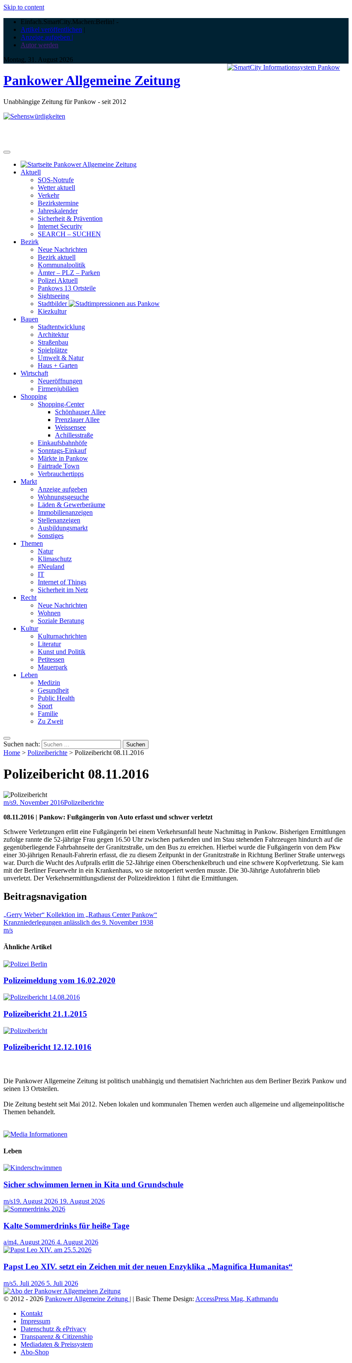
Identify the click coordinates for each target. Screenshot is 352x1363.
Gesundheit (53, 690)
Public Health (56, 698)
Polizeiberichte (47, 752)
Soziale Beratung (61, 620)
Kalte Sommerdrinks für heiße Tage (66, 1225)
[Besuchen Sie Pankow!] (34, 116)
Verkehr (48, 195)
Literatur (49, 644)
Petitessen (51, 659)
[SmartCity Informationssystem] (283, 67)
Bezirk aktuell (57, 257)
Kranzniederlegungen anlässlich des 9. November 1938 (78, 922)
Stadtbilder (53, 303)
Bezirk (30, 241)
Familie (48, 713)
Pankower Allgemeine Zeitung (91, 80)
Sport (45, 705)
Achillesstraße (74, 435)
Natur (45, 551)
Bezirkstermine (58, 203)
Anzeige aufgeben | (47, 37)
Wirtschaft (34, 373)
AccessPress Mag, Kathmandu (236, 1298)
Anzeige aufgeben (62, 489)
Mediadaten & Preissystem (57, 1344)
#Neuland (51, 566)
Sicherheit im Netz (63, 589)
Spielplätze (52, 350)
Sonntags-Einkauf (62, 450)
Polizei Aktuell (58, 280)
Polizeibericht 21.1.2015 (45, 1013)
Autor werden (39, 45)
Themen (32, 543)
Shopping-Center (61, 404)
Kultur (29, 628)
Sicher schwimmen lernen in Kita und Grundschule (93, 1184)
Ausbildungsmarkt (63, 528)
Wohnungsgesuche (63, 497)
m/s (8, 802)
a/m (8, 1242)
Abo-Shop (35, 1352)
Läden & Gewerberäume (71, 504)
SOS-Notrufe (56, 179)
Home (11, 752)
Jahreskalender (58, 210)
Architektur (53, 334)
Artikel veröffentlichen (51, 29)
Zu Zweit (50, 721)
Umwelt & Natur (61, 357)
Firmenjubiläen (58, 388)
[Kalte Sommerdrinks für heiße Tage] (34, 1209)
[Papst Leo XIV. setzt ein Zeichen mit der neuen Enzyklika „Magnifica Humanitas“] (47, 1249)
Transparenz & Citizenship (57, 1336)
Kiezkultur (52, 311)
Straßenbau (53, 342)
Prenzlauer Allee (77, 419)
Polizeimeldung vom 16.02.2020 (59, 980)
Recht (28, 597)
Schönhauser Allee (80, 412)
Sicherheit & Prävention (70, 218)
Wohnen (49, 613)
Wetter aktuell (56, 187)
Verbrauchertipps (61, 473)
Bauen (29, 319)
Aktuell (31, 172)
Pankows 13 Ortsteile (67, 288)
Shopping (34, 396)
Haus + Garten (58, 365)
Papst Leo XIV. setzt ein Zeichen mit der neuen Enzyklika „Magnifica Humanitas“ (148, 1266)
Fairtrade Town (58, 466)
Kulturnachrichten (62, 636)
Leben (29, 674)
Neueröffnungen (60, 381)
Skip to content (23, 7)
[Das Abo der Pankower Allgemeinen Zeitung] (62, 1291)
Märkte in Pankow (63, 458)
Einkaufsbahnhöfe (62, 442)
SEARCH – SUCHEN (69, 234)
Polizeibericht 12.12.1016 (47, 1046)
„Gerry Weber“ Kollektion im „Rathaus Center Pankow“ (80, 914)
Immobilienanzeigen (65, 512)
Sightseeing (53, 295)
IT (41, 574)
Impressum (35, 1321)
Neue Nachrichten (62, 249)
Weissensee (70, 427)
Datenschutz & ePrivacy (53, 1328)
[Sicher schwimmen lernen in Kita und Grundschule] (32, 1167)
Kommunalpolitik (61, 265)
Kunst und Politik (61, 651)
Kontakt (31, 1313)
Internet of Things (62, 582)
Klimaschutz (55, 558)
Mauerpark (52, 667)
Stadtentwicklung (61, 326)
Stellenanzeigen (59, 520)
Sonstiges (51, 535)
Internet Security (60, 226)
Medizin (49, 682)
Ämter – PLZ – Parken (69, 272)
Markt (29, 481)
